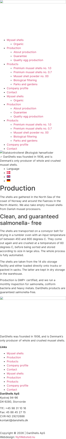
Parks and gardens (25, 84)
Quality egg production (28, 60)
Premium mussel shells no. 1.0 (32, 68)
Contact (12, 92)
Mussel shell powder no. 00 (31, 76)
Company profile (17, 88)
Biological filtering (25, 80)
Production (14, 48)
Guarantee (20, 56)
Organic (19, 44)
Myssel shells (15, 40)
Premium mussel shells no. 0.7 (33, 72)
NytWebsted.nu (26, 437)
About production (25, 52)
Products (12, 64)
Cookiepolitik (8, 426)
